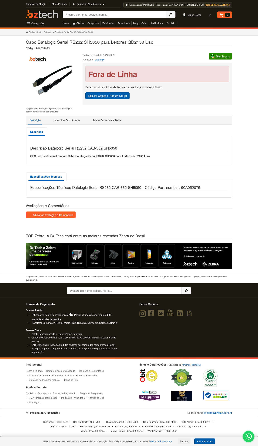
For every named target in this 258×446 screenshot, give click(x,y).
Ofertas (80, 23)
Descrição (35, 120)
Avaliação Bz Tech (38, 375)
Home (66, 23)
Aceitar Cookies (204, 441)
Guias (144, 23)
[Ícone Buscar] (170, 14)
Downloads (124, 23)
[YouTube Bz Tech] (171, 315)
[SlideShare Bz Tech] (190, 315)
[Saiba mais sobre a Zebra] (129, 256)
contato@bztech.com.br (218, 413)
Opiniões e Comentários (91, 370)
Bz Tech (42, 14)
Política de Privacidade (73, 397)
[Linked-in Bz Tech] (180, 315)
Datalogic (48, 32)
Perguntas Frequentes (91, 393)
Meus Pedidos (59, 3)
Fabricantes (108, 23)
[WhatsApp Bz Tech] (248, 437)
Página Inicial (35, 32)
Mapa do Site (71, 379)
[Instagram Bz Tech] (143, 315)
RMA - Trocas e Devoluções (43, 397)
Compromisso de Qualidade (60, 370)
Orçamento (43, 393)
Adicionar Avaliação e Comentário (52, 215)
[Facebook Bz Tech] (152, 315)
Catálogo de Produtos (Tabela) (44, 379)
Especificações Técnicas (66, 120)
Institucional (157, 23)
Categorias (93, 23)
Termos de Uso (96, 397)
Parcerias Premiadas (86, 375)
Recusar (184, 441)
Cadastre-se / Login (36, 3)
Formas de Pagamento (64, 393)
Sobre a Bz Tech (34, 370)
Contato (171, 23)
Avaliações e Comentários (107, 120)
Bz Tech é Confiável (62, 375)
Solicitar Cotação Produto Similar (107, 96)
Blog (135, 23)
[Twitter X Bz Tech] (161, 315)
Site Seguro (35, 402)
